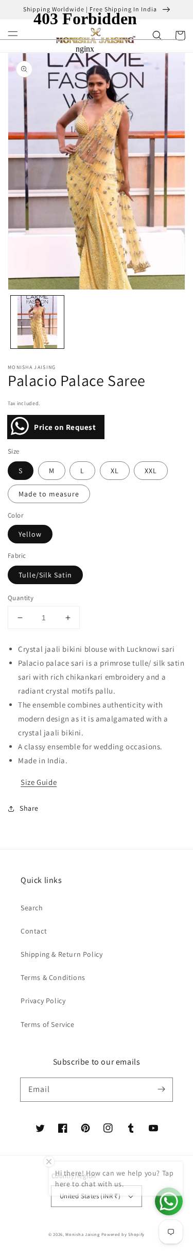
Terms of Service (48, 1024)
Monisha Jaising (82, 1234)
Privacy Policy (43, 1000)
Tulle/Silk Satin (45, 575)
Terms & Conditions (53, 977)
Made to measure (49, 494)
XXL (151, 470)
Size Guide (39, 782)
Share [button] (29, 808)
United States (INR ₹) (90, 1196)
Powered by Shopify (123, 1234)
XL (115, 470)
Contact (34, 931)
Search (32, 907)
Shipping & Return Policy (61, 954)
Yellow (30, 534)
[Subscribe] (161, 1089)
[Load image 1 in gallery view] (37, 322)
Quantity (20, 597)
